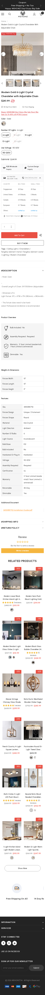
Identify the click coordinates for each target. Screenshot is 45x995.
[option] (22, 5)
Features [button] (4, 398)
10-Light (6, 141)
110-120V (6, 152)
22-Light (17, 141)
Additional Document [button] (10, 503)
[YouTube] (14, 943)
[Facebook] (3, 943)
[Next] (41, 54)
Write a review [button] (22, 550)
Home (3, 21)
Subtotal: (5, 159)
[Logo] (23, 14)
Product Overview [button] (8, 317)
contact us (21, 210)
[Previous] (3, 54)
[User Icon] (34, 14)
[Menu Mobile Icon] (2, 14)
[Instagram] (9, 943)
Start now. (26, 216)
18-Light (17, 135)
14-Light (28, 135)
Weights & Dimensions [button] (10, 370)
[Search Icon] (9, 14)
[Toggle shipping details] (40, 178)
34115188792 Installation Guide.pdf (17, 510)
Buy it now (22, 243)
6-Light (6, 135)
